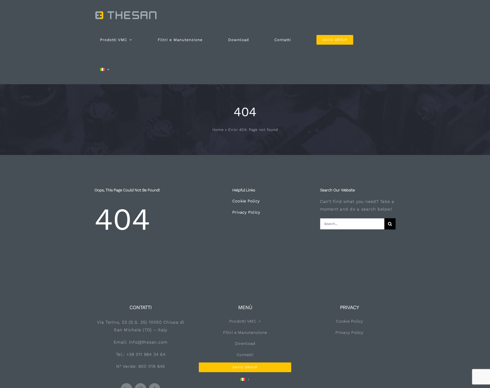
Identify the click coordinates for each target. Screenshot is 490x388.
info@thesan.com (148, 342)
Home (218, 129)
